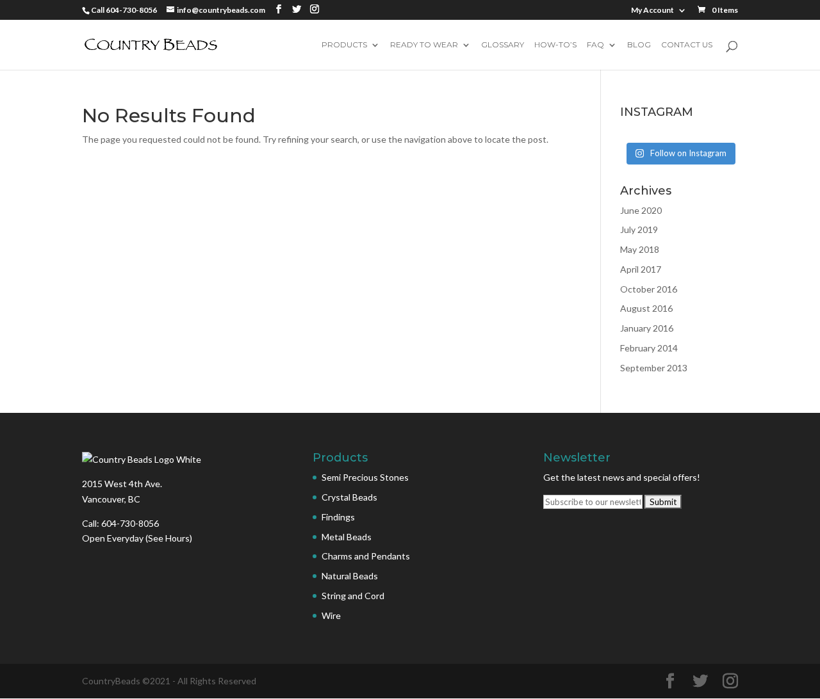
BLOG (639, 45)
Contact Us (686, 45)
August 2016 (646, 308)
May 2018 (639, 249)
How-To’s (555, 45)
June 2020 (641, 210)
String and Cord (353, 595)
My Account (652, 10)
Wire (331, 615)
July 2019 (639, 229)
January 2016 (646, 328)
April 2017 (640, 269)
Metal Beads (347, 536)
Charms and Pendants (366, 555)
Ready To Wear (424, 45)
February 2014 (649, 347)
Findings (338, 516)
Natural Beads (350, 575)
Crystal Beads (349, 497)
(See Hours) (168, 538)
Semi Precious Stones (365, 477)
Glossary (502, 45)
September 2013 (653, 367)
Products (344, 45)
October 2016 (648, 289)
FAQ (595, 45)
